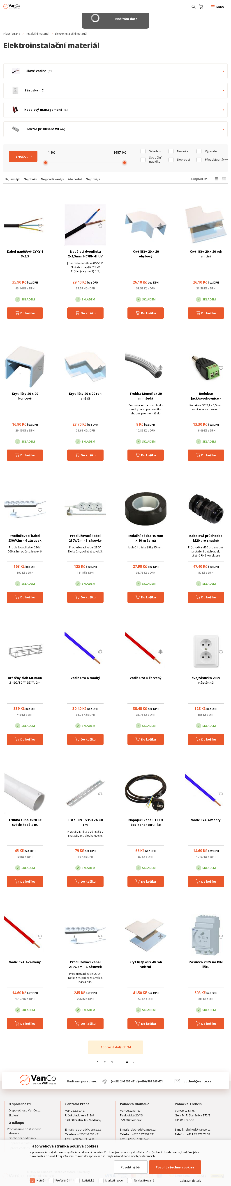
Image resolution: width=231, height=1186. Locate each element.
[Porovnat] (40, 226)
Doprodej (183, 159)
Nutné (40, 1180)
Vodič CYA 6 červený (146, 678)
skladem (155, 151)
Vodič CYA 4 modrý (206, 820)
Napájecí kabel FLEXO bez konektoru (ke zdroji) (145, 825)
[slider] (45, 162)
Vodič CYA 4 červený (25, 962)
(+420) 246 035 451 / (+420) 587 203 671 (137, 1081)
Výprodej (211, 151)
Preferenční (62, 1180)
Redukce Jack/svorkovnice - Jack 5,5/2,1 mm (206, 398)
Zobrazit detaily (190, 1181)
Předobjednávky (214, 159)
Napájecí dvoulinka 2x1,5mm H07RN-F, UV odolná (85, 256)
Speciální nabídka (155, 159)
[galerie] (216, 178)
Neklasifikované (144, 1180)
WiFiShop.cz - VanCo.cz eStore (20, 6)
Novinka (182, 151)
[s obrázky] (224, 178)
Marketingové (114, 1180)
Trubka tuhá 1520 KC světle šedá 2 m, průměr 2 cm (25, 825)
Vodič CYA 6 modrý (85, 678)
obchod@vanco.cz (197, 1081)
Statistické (87, 1180)
